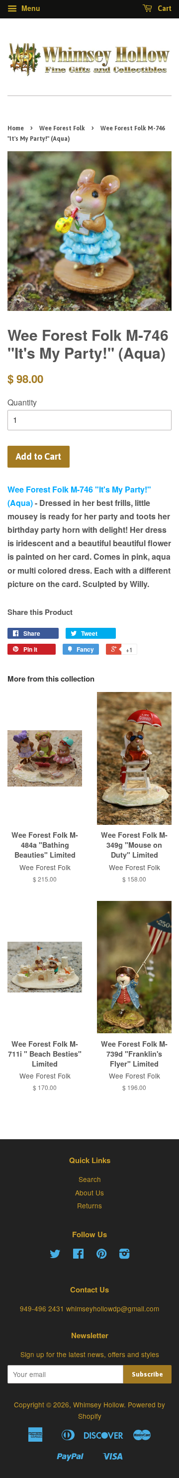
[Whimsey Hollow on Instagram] (124, 1255)
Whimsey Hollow (98, 1404)
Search (90, 1179)
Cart (164, 8)
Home (15, 128)
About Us (89, 1192)
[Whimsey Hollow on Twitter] (55, 1255)
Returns (89, 1205)
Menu (29, 8)
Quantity (22, 402)
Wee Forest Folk (62, 128)
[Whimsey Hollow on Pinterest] (101, 1255)
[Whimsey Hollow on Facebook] (78, 1255)
